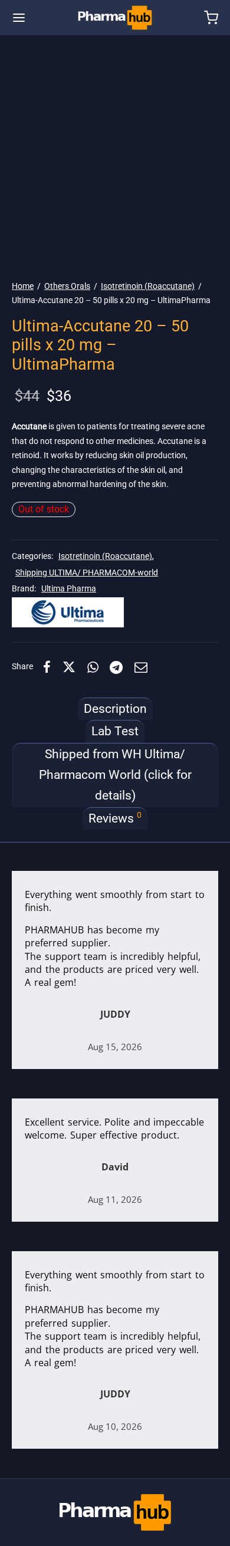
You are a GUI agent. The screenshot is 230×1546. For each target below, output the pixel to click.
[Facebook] (47, 666)
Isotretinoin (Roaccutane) (148, 286)
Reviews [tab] (115, 817)
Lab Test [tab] (115, 731)
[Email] (141, 666)
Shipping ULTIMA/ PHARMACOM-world (86, 573)
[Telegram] (116, 666)
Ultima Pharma (68, 589)
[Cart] (211, 18)
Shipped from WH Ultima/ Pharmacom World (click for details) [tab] (115, 775)
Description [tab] (115, 709)
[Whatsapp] (92, 666)
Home (23, 286)
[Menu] (19, 17)
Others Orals (67, 286)
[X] (69, 666)
